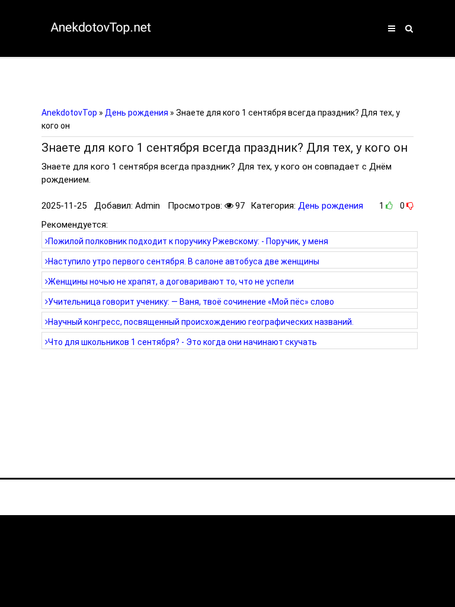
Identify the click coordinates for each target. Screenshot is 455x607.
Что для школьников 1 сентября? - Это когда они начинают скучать (182, 342)
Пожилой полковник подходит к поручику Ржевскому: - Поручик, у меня (188, 241)
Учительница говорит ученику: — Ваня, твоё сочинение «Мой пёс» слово (191, 301)
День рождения (330, 205)
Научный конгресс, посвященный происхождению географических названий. (201, 322)
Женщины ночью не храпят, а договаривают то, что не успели (171, 281)
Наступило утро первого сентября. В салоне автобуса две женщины (183, 261)
